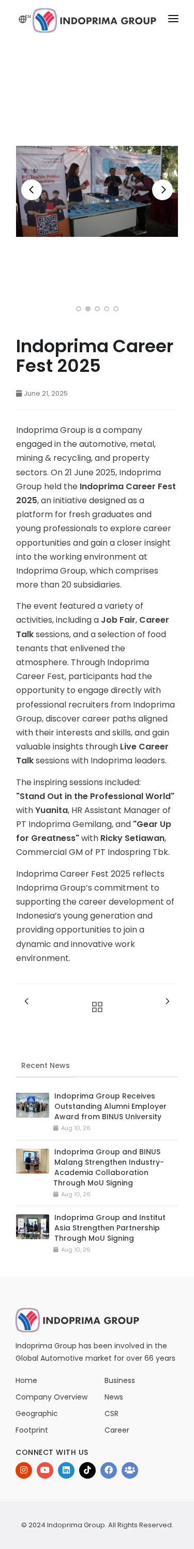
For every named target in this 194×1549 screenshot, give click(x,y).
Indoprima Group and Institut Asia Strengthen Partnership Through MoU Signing (110, 1227)
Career (117, 1430)
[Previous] (31, 189)
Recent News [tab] (45, 1065)
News (114, 1397)
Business (120, 1380)
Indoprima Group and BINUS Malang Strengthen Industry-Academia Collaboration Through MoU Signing (108, 1167)
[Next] (162, 189)
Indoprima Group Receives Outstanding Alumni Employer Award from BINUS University (110, 1106)
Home (26, 1380)
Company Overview (51, 1397)
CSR (111, 1413)
